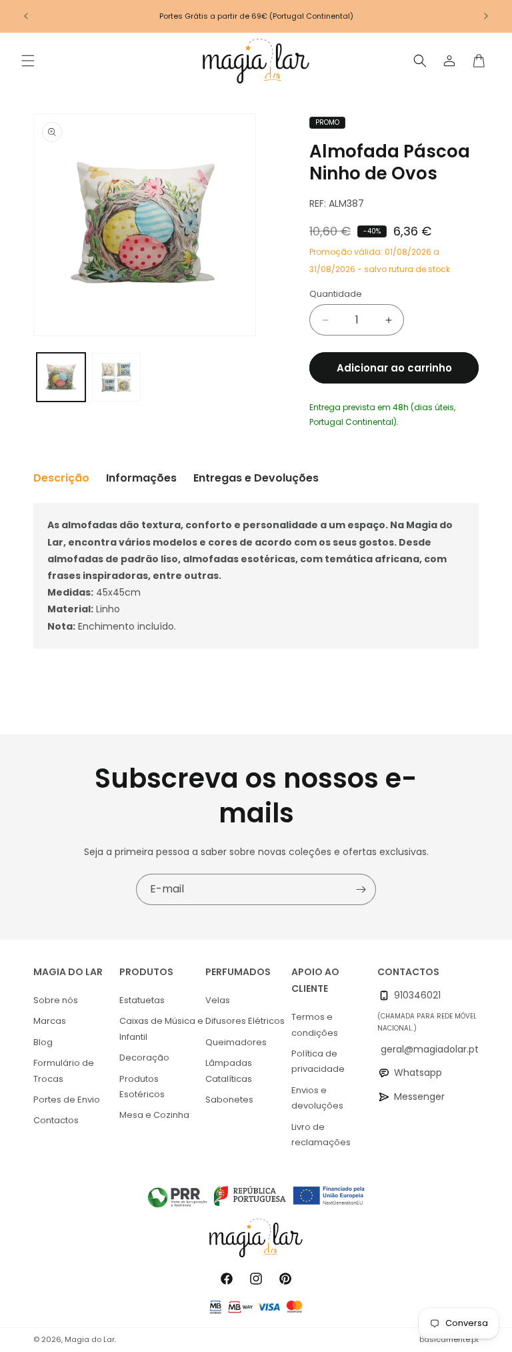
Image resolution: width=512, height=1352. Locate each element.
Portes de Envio (66, 1099)
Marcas (49, 1021)
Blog (43, 1042)
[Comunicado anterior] (26, 16)
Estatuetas (142, 1000)
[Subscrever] (360, 889)
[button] (28, 60)
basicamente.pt (449, 1339)
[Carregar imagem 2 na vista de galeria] (116, 377)
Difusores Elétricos (245, 1021)
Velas (217, 1000)
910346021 (417, 995)
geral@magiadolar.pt (430, 1049)
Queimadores (236, 1042)
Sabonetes (229, 1099)
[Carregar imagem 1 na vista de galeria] (61, 377)
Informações (141, 478)
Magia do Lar (90, 1339)
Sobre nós (55, 1000)
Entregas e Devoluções (256, 478)
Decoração (144, 1057)
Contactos (56, 1120)
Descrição (61, 478)
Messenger (419, 1096)
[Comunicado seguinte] (486, 16)
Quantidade (335, 293)
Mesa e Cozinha (154, 1115)
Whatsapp (418, 1072)
